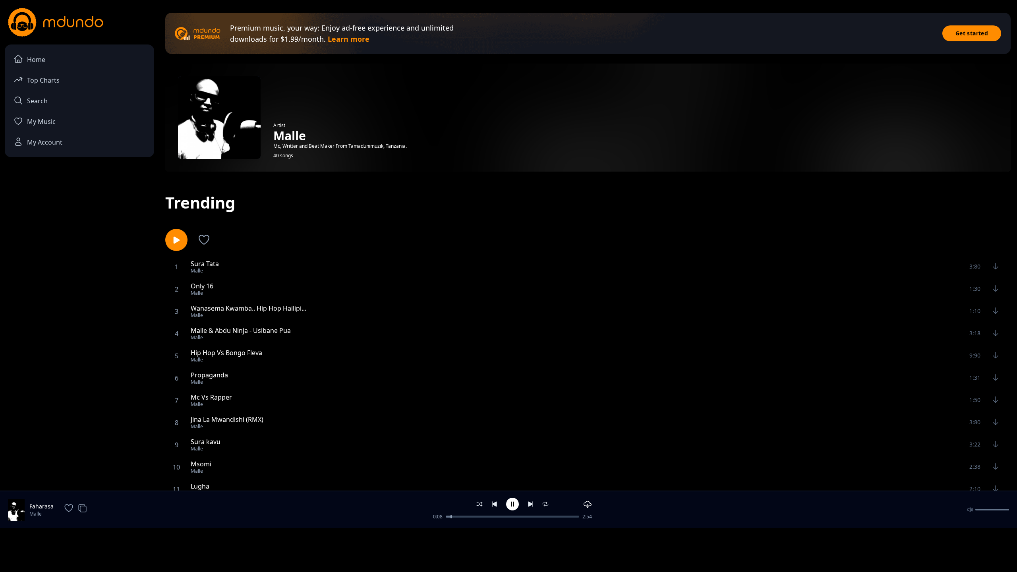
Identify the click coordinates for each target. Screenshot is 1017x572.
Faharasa (41, 506)
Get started (971, 33)
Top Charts (43, 80)
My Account (44, 142)
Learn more (348, 39)
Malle (35, 513)
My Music (41, 121)
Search (37, 101)
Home (36, 59)
